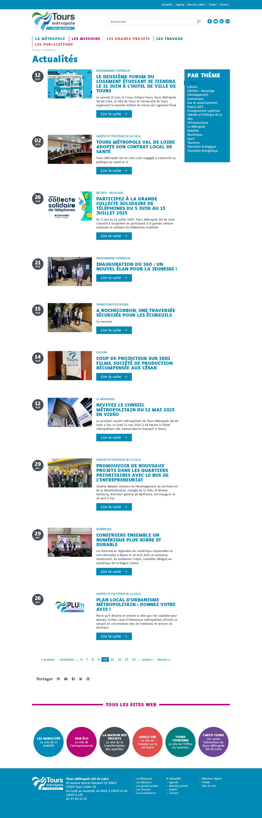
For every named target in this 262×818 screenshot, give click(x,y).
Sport (190, 138)
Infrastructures (197, 122)
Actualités (167, 4)
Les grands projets (128, 39)
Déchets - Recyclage (200, 91)
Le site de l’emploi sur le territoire (147, 742)
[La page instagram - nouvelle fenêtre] (227, 21)
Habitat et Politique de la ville (204, 116)
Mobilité (192, 130)
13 (126, 659)
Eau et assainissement (202, 102)
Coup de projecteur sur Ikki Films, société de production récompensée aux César (134, 363)
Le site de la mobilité (48, 742)
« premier (48, 659)
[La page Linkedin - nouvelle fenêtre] (221, 21)
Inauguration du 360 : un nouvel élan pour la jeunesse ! (136, 266)
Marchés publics (197, 4)
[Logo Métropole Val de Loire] (47, 789)
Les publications (54, 44)
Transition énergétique (202, 150)
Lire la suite (111, 114)
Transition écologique (201, 146)
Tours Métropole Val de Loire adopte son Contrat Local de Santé (135, 146)
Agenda (180, 4)
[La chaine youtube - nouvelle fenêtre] (215, 21)
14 (133, 659)
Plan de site (209, 786)
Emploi (213, 4)
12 (119, 659)
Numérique (194, 134)
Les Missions (86, 39)
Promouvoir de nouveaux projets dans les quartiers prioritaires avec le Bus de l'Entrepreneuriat (132, 472)
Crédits (206, 782)
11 (112, 659)
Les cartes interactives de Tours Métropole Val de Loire (213, 742)
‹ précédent (66, 659)
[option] (48, 741)
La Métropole (50, 39)
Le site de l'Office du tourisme (180, 742)
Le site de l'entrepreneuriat (81, 742)
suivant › (148, 659)
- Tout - (192, 83)
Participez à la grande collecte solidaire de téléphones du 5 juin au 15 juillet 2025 (130, 206)
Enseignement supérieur (203, 111)
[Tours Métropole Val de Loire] (53, 21)
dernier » (164, 659)
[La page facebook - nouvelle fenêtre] (209, 21)
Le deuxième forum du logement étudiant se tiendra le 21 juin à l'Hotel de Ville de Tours (136, 83)
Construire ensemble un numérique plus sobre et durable (128, 539)
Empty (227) (195, 107)
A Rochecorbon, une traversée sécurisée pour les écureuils (135, 313)
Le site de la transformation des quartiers (114, 742)
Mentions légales (212, 778)
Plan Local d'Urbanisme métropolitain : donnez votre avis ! (136, 604)
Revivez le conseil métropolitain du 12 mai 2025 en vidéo (135, 409)
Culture (192, 87)
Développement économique (197, 96)
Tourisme (193, 142)
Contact (224, 4)
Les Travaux (169, 39)
